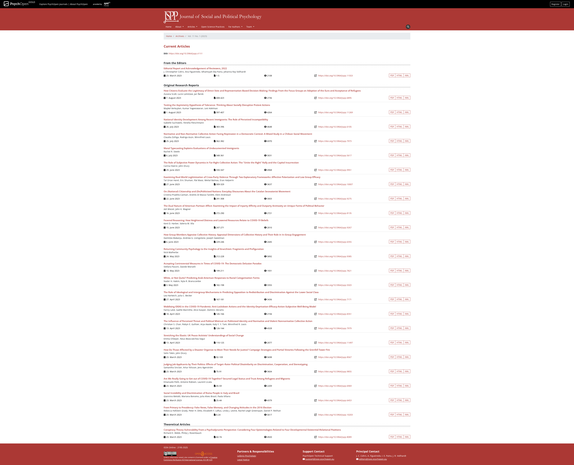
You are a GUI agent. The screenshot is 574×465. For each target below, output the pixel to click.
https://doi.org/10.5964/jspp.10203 (335, 414)
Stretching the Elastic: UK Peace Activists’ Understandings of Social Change (204, 335)
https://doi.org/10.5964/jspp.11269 (335, 112)
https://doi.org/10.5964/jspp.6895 (335, 97)
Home (168, 26)
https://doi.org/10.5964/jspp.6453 (335, 400)
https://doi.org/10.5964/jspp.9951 (335, 170)
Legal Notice (243, 459)
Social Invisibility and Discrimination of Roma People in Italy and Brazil (201, 392)
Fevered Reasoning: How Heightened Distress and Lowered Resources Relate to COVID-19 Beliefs (216, 220)
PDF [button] (392, 75)
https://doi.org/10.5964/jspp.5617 (335, 155)
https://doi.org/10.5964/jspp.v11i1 (186, 53)
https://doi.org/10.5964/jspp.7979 (335, 328)
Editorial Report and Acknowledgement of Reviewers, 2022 (195, 68)
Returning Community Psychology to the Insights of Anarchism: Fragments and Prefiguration (214, 248)
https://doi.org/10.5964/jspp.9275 (335, 198)
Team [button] (249, 26)
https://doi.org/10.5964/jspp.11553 (335, 75)
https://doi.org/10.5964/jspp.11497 (335, 342)
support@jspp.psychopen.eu (319, 459)
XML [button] (407, 75)
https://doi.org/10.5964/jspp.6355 (335, 241)
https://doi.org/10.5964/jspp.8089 (335, 437)
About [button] (178, 26)
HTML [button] (399, 75)
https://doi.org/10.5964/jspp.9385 (335, 256)
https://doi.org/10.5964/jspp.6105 (335, 126)
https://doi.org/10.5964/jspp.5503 (335, 285)
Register (555, 4)
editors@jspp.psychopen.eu (373, 459)
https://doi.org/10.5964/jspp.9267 (335, 227)
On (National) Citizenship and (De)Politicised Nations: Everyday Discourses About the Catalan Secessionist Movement (227, 191)
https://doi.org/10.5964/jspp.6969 (335, 385)
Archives (180, 36)
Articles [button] (192, 26)
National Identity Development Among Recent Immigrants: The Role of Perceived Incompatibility (216, 119)
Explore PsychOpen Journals (53, 4)
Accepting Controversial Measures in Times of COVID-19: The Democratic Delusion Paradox (212, 263)
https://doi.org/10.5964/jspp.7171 (335, 299)
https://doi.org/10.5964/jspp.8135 (335, 213)
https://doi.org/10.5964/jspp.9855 (335, 371)
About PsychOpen (79, 4)
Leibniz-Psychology (246, 455)
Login (565, 4)
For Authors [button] (234, 26)
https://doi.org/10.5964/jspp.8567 (335, 357)
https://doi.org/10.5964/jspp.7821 (335, 270)
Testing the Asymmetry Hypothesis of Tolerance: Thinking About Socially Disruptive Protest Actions (217, 104)
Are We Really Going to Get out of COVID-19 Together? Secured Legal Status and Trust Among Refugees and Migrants (227, 378)
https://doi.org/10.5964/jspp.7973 (335, 141)
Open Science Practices (213, 26)
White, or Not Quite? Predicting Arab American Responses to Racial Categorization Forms (211, 277)
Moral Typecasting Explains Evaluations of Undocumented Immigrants (201, 148)
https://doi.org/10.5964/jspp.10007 (335, 184)
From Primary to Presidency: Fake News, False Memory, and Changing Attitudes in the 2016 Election (218, 407)
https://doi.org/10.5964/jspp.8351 (335, 313)
